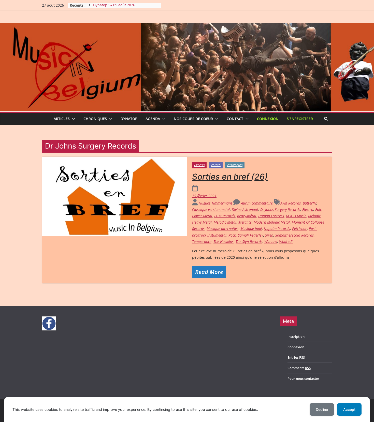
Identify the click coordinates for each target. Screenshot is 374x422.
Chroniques (95, 118)
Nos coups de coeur (193, 118)
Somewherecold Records (294, 235)
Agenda (153, 118)
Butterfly (309, 203)
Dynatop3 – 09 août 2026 (114, 5)
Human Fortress (271, 215)
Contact (235, 118)
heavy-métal (246, 215)
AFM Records (290, 203)
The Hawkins (223, 241)
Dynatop (129, 118)
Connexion (268, 118)
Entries (296, 357)
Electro (307, 209)
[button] (72, 118)
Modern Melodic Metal (272, 222)
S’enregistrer (300, 118)
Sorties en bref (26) (230, 177)
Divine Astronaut (245, 209)
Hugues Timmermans (216, 203)
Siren (269, 235)
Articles (62, 118)
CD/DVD (216, 165)
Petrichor (299, 228)
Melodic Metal (225, 222)
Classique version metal (211, 209)
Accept (349, 409)
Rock (232, 235)
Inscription (296, 336)
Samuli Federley (250, 235)
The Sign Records (249, 241)
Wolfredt (286, 241)
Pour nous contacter (303, 378)
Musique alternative (222, 228)
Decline (322, 409)
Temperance (201, 241)
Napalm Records (277, 228)
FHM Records (224, 215)
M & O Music (296, 215)
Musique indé (251, 228)
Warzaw (270, 241)
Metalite (245, 222)
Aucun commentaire (256, 203)
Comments (299, 368)
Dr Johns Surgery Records (280, 209)
